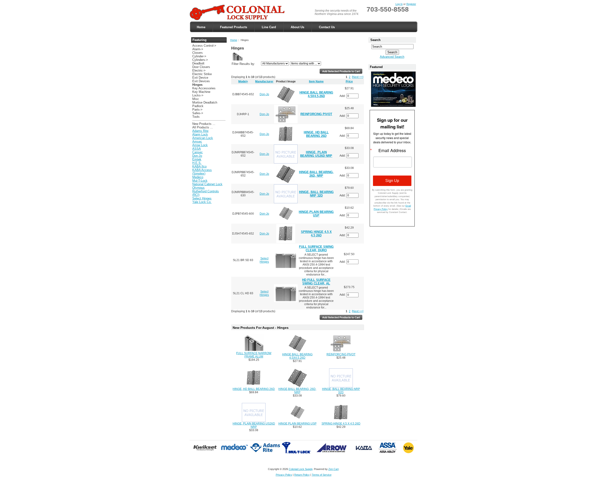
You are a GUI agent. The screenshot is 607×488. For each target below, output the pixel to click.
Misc (195, 99)
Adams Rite (200, 131)
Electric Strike (202, 74)
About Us (297, 27)
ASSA (196, 148)
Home (201, 27)
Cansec (197, 152)
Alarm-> (197, 49)
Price (349, 81)
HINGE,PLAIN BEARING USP (316, 213)
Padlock (197, 106)
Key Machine (201, 92)
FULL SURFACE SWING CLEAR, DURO (316, 248)
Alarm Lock (200, 134)
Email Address (392, 151)
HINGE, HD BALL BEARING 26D (316, 134)
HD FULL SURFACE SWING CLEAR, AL (316, 281)
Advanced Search (392, 57)
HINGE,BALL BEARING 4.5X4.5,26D (316, 94)
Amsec (197, 141)
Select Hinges (202, 198)
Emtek (196, 159)
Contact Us (327, 27)
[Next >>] (357, 77)
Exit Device (200, 77)
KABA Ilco (199, 166)
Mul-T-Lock (199, 180)
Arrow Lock (200, 145)
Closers (197, 52)
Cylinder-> (199, 56)
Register (411, 4)
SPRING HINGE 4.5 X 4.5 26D (316, 233)
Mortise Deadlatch (204, 102)
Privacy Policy (284, 474)
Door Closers (201, 67)
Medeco (197, 177)
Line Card (269, 27)
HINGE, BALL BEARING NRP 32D (316, 193)
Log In (399, 4)
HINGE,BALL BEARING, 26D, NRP (316, 173)
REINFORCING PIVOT (316, 114)
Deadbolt (198, 63)
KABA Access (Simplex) (202, 171)
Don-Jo (197, 156)
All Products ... (202, 127)
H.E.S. (197, 163)
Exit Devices (201, 81)
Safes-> (197, 113)
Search (375, 40)
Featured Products (233, 27)
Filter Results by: (243, 64)
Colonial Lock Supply (301, 469)
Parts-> (197, 109)
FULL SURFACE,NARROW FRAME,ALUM (253, 355)
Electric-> (199, 70)
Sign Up (392, 181)
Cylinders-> (200, 60)
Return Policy (302, 474)
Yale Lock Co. (202, 202)
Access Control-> (204, 45)
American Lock (202, 138)
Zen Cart (333, 469)
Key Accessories (204, 88)
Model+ (243, 81)
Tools (196, 116)
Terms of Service (321, 474)
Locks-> (197, 95)
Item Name (316, 81)
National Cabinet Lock (207, 184)
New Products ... (203, 124)
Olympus (198, 188)
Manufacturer (264, 81)
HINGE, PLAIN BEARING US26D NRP (316, 154)
